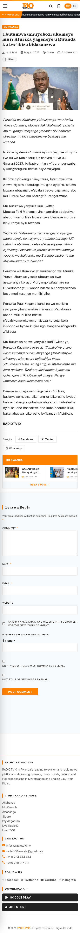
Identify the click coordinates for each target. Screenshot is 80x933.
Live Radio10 (10, 825)
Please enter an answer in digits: (25, 634)
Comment (10, 528)
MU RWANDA (11, 27)
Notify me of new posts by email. (25, 679)
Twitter (49, 439)
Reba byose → (40, 484)
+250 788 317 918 (17, 862)
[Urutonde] (5, 6)
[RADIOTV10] (28, 6)
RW (68, 6)
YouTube (50, 879)
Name (7, 564)
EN (74, 6)
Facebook (27, 439)
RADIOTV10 (23, 928)
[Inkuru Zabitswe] (59, 6)
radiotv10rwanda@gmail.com (24, 851)
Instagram (68, 879)
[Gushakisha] (51, 6)
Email (7, 583)
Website (7, 602)
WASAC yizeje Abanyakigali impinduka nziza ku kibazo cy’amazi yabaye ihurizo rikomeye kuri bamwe (31, 470)
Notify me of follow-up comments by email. (33, 665)
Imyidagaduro (11, 821)
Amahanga (9, 812)
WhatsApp (15, 448)
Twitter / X (30, 879)
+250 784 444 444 (18, 857)
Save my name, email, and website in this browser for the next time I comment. (42, 623)
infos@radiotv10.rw (18, 845)
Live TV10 (8, 830)
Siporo (6, 816)
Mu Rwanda (9, 807)
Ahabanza (8, 802)
